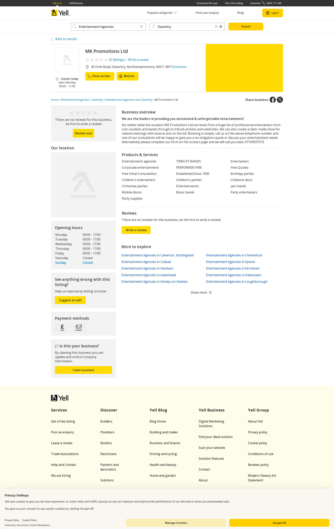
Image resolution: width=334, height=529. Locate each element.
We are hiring (61, 475)
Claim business (83, 370)
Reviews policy (258, 465)
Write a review (138, 60)
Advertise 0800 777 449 (265, 3)
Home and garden (163, 475)
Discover (108, 410)
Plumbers (107, 432)
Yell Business (76, 3)
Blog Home (158, 421)
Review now (83, 133)
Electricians (108, 454)
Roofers (106, 443)
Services (59, 410)
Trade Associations (65, 454)
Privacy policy (257, 432)
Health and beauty (163, 465)
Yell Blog (158, 410)
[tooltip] (221, 26)
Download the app (207, 3)
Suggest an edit (70, 300)
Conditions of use (261, 454)
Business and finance (165, 443)
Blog (240, 13)
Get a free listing (234, 3)
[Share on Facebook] (273, 100)
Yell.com (57, 3)
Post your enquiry (207, 13)
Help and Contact (63, 465)
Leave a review (61, 443)
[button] (141, 26)
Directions (178, 67)
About (203, 480)
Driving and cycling (163, 454)
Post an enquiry (62, 432)
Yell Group (258, 410)
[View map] (83, 184)
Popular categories (160, 13)
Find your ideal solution (216, 437)
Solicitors (107, 480)
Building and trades (164, 432)
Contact (204, 469)
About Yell (255, 421)
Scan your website (212, 448)
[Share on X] (280, 100)
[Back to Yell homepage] (60, 13)
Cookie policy (257, 443)
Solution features (211, 458)
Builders (106, 421)
